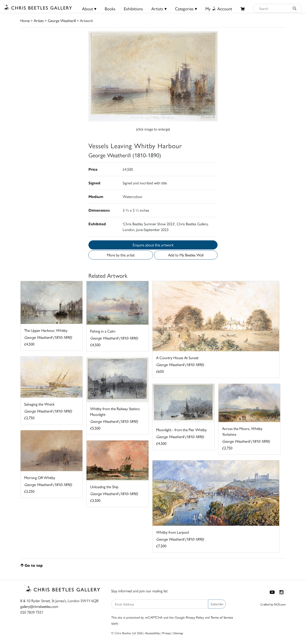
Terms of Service (222, 617)
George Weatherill (62, 20)
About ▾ (89, 8)
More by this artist (121, 255)
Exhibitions (133, 8)
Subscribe (217, 603)
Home (25, 20)
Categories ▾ (186, 8)
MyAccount (218, 8)
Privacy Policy (195, 617)
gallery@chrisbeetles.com (39, 606)
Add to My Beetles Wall (185, 255)
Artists (39, 20)
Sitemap (178, 633)
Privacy (166, 633)
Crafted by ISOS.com (273, 604)
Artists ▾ (159, 8)
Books (110, 8)
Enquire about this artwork (153, 245)
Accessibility (152, 633)
